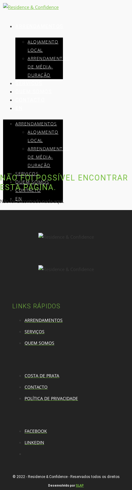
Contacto (30, 100)
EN (18, 108)
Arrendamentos (39, 26)
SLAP (80, 485)
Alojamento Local (43, 46)
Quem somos (33, 92)
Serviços (28, 83)
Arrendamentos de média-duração (48, 66)
